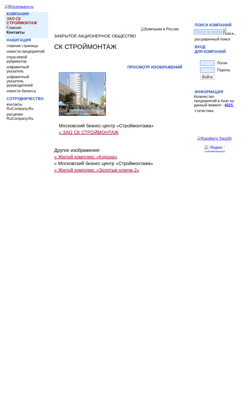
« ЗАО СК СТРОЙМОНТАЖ (88, 132)
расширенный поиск (212, 39)
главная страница (22, 46)
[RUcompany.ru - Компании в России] (19, 7)
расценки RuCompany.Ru (20, 116)
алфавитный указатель (18, 69)
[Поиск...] (229, 32)
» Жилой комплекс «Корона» (85, 156)
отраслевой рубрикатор (17, 59)
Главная (14, 28)
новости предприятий (25, 51)
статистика (204, 111)
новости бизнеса (21, 91)
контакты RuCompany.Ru (20, 106)
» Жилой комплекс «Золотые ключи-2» (96, 170)
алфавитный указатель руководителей (20, 81)
